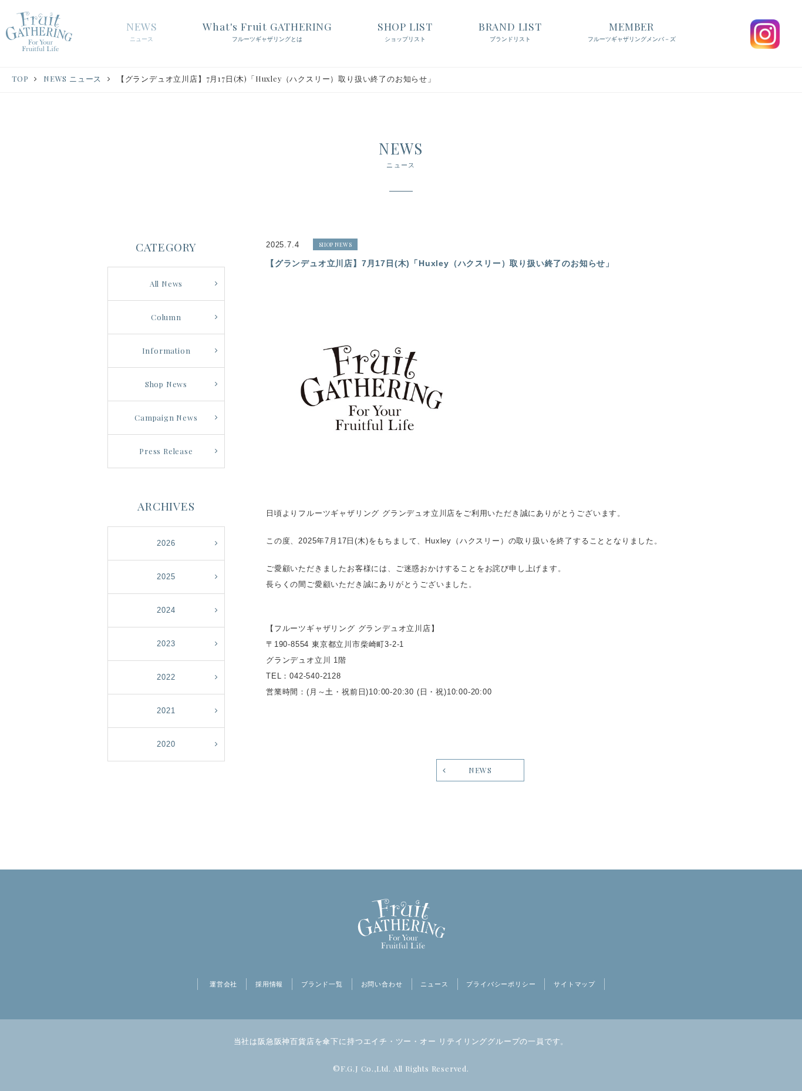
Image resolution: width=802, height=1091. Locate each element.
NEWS (141, 30)
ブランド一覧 (322, 984)
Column (166, 317)
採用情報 (269, 984)
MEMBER (632, 30)
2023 (166, 643)
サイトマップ (574, 984)
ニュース (434, 984)
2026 (166, 543)
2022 (166, 677)
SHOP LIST (405, 30)
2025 (166, 576)
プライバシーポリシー (500, 984)
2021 (166, 710)
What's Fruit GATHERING (267, 30)
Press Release (166, 451)
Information (166, 350)
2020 (166, 744)
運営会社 (223, 984)
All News (166, 283)
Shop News (166, 384)
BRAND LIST (510, 30)
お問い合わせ (382, 984)
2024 (166, 610)
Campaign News (165, 417)
